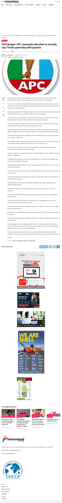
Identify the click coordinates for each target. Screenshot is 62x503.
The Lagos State (31, 240)
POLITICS (8, 35)
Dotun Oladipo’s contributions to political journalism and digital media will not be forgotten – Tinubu (23, 423)
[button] (31, 319)
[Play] (19, 325)
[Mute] (40, 325)
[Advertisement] (31, 22)
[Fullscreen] (43, 325)
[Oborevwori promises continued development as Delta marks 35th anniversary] (8, 413)
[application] (31, 319)
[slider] (30, 325)
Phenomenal (11, 1)
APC (14, 240)
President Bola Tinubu (21, 240)
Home (3, 35)
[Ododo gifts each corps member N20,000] (53, 413)
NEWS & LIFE (5, 416)
